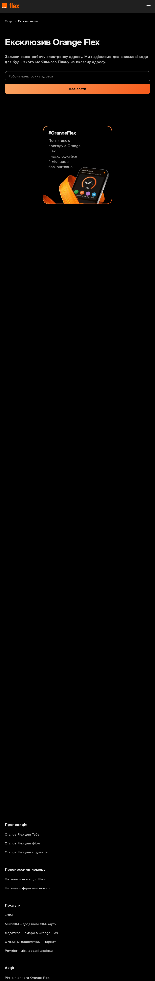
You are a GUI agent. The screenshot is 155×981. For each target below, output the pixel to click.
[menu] (148, 6)
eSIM (9, 915)
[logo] (11, 5)
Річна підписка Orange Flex (27, 978)
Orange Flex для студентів (26, 852)
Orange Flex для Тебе (22, 834)
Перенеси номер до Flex (25, 879)
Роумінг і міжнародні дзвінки (29, 951)
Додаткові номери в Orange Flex (31, 933)
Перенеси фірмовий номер (27, 888)
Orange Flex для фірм (22, 843)
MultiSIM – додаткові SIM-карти (31, 924)
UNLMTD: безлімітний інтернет (30, 942)
